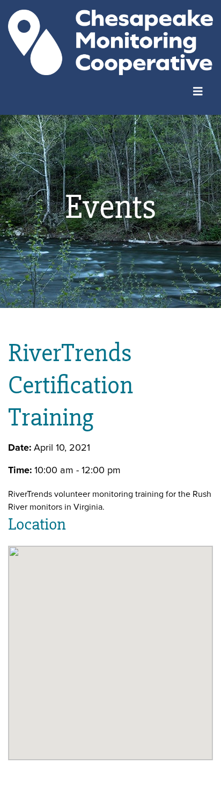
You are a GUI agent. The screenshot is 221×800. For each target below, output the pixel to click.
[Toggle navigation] (198, 90)
